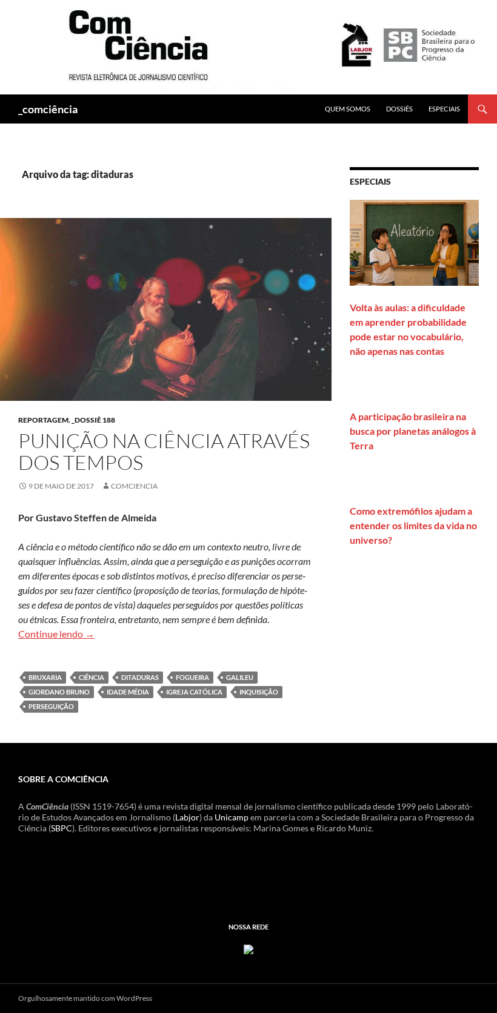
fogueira (192, 677)
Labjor (187, 817)
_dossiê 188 (93, 419)
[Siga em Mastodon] (248, 948)
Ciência (91, 677)
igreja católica (194, 692)
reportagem (43, 419)
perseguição (51, 706)
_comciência (48, 109)
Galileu (239, 677)
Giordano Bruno (59, 692)
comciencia (134, 485)
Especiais (444, 109)
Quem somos (347, 109)
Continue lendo (56, 633)
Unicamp (231, 817)
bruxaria (45, 677)
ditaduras (140, 677)
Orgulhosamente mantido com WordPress (85, 998)
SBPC (61, 828)
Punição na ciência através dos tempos (164, 451)
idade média (128, 692)
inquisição (258, 692)
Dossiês (399, 109)
